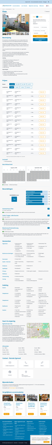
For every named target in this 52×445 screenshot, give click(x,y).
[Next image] (27, 23)
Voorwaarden (21, 442)
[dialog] (41, 439)
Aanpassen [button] (34, 441)
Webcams (41, 5)
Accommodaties (16, 5)
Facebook (10, 375)
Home (3, 9)
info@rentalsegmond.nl (10, 365)
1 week (11, 87)
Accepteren (46, 441)
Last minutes (24, 5)
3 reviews (40, 16)
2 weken (17, 87)
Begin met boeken (40, 36)
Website (42, 365)
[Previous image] (4, 23)
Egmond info (27, 1)
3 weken (22, 87)
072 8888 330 (26, 365)
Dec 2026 (23, 84)
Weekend (28, 87)
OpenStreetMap (47, 337)
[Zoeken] (49, 2)
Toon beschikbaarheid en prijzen (40, 39)
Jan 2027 (29, 84)
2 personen (36, 33)
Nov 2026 (18, 84)
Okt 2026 (12, 84)
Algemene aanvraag (33, 5)
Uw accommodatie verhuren (36, 1)
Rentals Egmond (12, 387)
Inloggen (45, 1)
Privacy (25, 442)
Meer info (42, 92)
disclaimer (16, 442)
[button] (38, 330)
